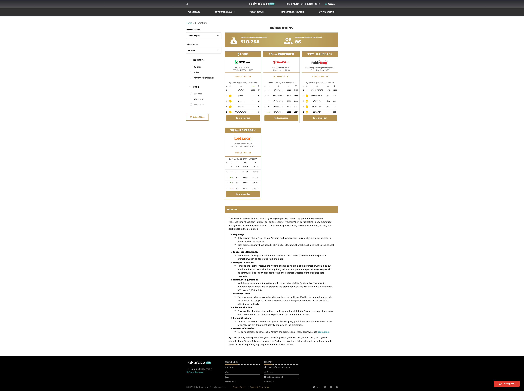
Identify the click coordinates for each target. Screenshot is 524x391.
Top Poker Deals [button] (223, 12)
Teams (269, 372)
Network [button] (198, 60)
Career (228, 372)
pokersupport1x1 (274, 376)
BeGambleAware (194, 372)
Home (189, 22)
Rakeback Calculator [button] (292, 12)
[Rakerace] (262, 4)
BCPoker (197, 67)
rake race (197, 93)
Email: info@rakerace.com (278, 367)
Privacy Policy (239, 387)
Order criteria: (192, 44)
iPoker (196, 72)
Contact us (269, 381)
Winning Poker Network (204, 77)
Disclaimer (230, 381)
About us (229, 367)
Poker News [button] (193, 12)
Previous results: (193, 29)
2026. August (194, 35)
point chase (198, 104)
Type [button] (196, 86)
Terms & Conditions (259, 387)
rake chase (198, 99)
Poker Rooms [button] (257, 12)
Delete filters (198, 117)
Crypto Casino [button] (326, 12)
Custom (191, 50)
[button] (331, 4)
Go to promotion (243, 118)
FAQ (227, 376)
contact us (323, 332)
